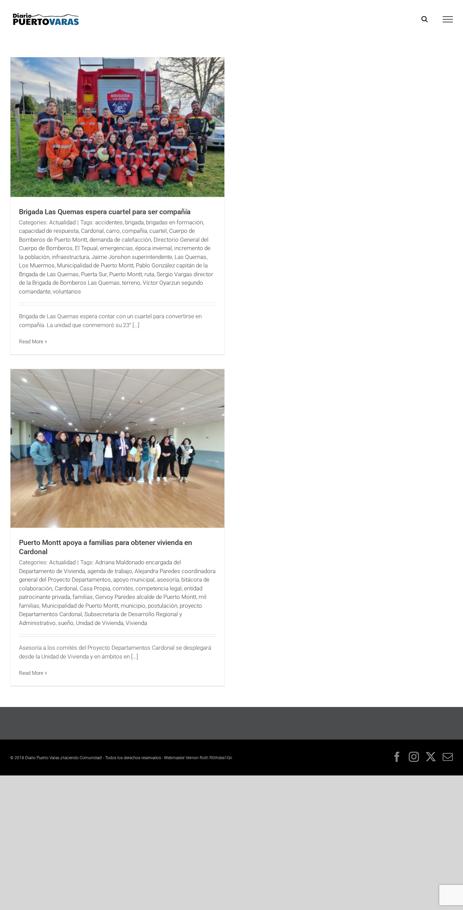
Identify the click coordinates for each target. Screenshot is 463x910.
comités (123, 588)
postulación (162, 605)
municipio (133, 605)
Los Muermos (37, 265)
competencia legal (159, 588)
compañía (134, 230)
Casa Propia (95, 588)
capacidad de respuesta (49, 230)
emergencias (116, 248)
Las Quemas (190, 257)
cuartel (158, 230)
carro (113, 230)
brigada (134, 222)
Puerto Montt (125, 274)
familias (83, 596)
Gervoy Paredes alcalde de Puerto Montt (145, 596)
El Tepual (86, 248)
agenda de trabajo (109, 571)
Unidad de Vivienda (99, 623)
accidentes (109, 222)
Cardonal (92, 230)
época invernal (153, 248)
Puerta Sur (94, 274)
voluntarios (67, 291)
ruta (149, 274)
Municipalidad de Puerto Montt (95, 265)
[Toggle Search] (424, 19)
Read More (31, 342)
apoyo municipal (134, 579)
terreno (131, 282)
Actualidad (62, 222)
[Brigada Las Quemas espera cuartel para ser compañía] (117, 127)
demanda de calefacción (120, 239)
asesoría (168, 579)
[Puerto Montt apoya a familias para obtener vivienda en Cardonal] (117, 448)
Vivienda (136, 623)
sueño (66, 623)
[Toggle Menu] (448, 19)
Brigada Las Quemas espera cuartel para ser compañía (104, 212)
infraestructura (70, 257)
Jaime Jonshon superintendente (132, 257)
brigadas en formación (174, 222)
